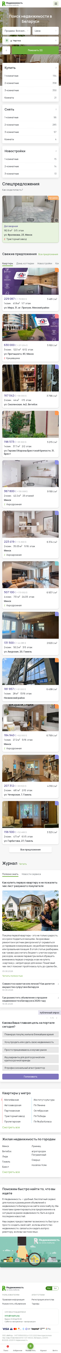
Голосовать (30, 1076)
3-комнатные (30, 90)
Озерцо (36, 1159)
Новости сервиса (31, 874)
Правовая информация (13, 1299)
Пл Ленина (39, 1105)
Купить (10, 68)
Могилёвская (11, 1099)
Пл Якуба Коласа (42, 1121)
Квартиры (7, 263)
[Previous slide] (6, 209)
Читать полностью (12, 975)
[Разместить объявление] (30, 1346)
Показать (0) (35, 50)
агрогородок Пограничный (39, 1153)
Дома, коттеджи (25, 263)
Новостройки (15, 151)
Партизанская (12, 1110)
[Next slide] (55, 209)
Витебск (6, 1151)
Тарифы (35, 1303)
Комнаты (30, 97)
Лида (5, 1156)
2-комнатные (30, 83)
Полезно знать (10, 874)
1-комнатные (30, 75)
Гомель (6, 1161)
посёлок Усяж (39, 1165)
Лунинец (36, 1146)
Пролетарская (12, 1121)
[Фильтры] (6, 50)
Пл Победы (40, 1116)
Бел (55, 1288)
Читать (23, 863)
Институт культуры (44, 1099)
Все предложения (48, 254)
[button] (56, 4)
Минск (5, 1146)
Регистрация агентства (43, 1299)
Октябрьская (41, 1110)
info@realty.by (12, 1315)
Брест (5, 1166)
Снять (9, 109)
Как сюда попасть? (12, 189)
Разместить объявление (14, 1303)
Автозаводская (12, 1105)
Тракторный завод (14, 1116)
